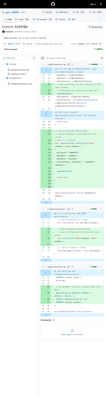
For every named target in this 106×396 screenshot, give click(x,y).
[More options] (101, 64)
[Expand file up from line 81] (46, 273)
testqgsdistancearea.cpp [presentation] (21, 84)
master (11, 44)
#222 (18, 44)
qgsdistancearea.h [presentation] (19, 74)
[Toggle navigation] (5, 4)
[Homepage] (53, 4)
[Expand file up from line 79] (46, 70)
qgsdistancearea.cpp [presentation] (20, 69)
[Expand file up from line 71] (46, 215)
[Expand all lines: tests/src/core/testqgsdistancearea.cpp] (72, 267)
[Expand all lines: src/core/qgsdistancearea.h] (72, 209)
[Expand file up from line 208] (46, 115)
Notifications (63, 12)
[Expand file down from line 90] (46, 314)
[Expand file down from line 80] (46, 260)
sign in (69, 334)
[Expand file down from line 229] (46, 202)
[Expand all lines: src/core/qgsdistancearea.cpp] (72, 64)
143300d (81, 44)
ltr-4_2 (29, 44)
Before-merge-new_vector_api (49, 44)
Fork (80, 12)
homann (9, 32)
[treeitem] (19, 68)
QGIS (15, 12)
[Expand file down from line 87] (46, 112)
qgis (7, 12)
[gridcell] (72, 70)
